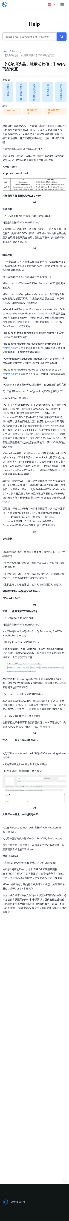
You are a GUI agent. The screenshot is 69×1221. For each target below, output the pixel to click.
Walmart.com (10, 347)
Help (5, 51)
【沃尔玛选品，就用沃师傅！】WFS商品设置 (29, 55)
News (15, 51)
